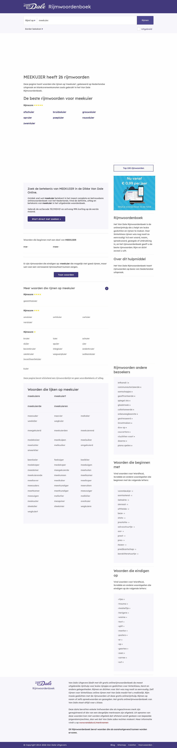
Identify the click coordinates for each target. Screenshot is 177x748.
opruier (28, 117)
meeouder (33, 416)
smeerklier (33, 450)
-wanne (121, 617)
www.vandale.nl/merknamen (93, 722)
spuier (56, 343)
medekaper (33, 465)
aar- (120, 531)
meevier (58, 416)
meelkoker (59, 480)
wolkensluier (88, 354)
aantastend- (124, 495)
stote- (121, 518)
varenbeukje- (124, 491)
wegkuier (59, 421)
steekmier (59, 506)
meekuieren (61, 406)
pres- (120, 540)
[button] (106, 288)
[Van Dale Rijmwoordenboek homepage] (36, 7)
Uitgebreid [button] (146, 29)
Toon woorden (66, 274)
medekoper (60, 465)
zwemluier (29, 123)
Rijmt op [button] (29, 20)
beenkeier (33, 459)
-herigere (122, 612)
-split (120, 626)
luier (55, 338)
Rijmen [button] (145, 20)
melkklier (85, 496)
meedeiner (33, 470)
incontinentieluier (32, 359)
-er (119, 639)
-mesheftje (123, 608)
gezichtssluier (30, 301)
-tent (120, 621)
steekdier (32, 506)
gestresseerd (124, 418)
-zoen (120, 653)
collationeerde (125, 409)
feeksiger (59, 459)
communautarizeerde (129, 387)
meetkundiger (61, 490)
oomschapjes (124, 391)
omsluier (28, 317)
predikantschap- (126, 549)
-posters (122, 635)
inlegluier (57, 349)
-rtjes (120, 599)
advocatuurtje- (125, 526)
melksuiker (59, 445)
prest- (121, 535)
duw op (121, 427)
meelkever (33, 480)
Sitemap (121, 745)
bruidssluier (59, 112)
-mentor (122, 630)
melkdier (85, 416)
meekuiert (60, 396)
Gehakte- (122, 500)
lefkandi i (122, 382)
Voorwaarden (145, 745)
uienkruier (29, 354)
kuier (26, 368)
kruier (26, 338)
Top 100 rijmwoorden (133, 168)
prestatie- (123, 522)
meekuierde (34, 406)
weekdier (32, 421)
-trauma (122, 603)
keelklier (85, 459)
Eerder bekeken (33, 29)
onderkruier (88, 349)
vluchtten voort (125, 436)
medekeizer (34, 440)
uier (84, 343)
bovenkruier (30, 349)
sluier (26, 343)
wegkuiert (33, 511)
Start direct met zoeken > (46, 219)
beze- (120, 513)
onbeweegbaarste (127, 414)
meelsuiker (86, 440)
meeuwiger (86, 490)
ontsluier (57, 317)
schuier (86, 338)
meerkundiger (61, 485)
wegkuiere (86, 506)
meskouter (33, 501)
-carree (121, 657)
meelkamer (86, 475)
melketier (59, 496)
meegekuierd (34, 430)
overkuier (85, 501)
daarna (121, 441)
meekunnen (60, 475)
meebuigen (86, 465)
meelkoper (86, 480)
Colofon (132, 745)
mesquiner (59, 501)
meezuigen (33, 496)
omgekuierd (87, 445)
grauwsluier (89, 112)
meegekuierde (61, 470)
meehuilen (86, 470)
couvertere (123, 432)
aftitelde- (122, 509)
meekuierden (61, 430)
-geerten (122, 648)
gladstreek (123, 405)
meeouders (33, 485)
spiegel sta (123, 400)
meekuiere (34, 396)
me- (26, 246)
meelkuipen (60, 440)
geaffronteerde (126, 396)
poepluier (58, 117)
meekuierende (35, 475)
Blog (112, 745)
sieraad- (122, 504)
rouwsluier (88, 117)
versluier (28, 322)
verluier (86, 317)
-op (119, 644)
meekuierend (87, 430)
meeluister (33, 445)
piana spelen (124, 445)
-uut (120, 662)
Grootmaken (124, 423)
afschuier (29, 112)
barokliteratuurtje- (127, 553)
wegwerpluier (60, 354)
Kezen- (121, 544)
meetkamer (34, 490)
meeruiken (86, 485)
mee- (56, 246)
